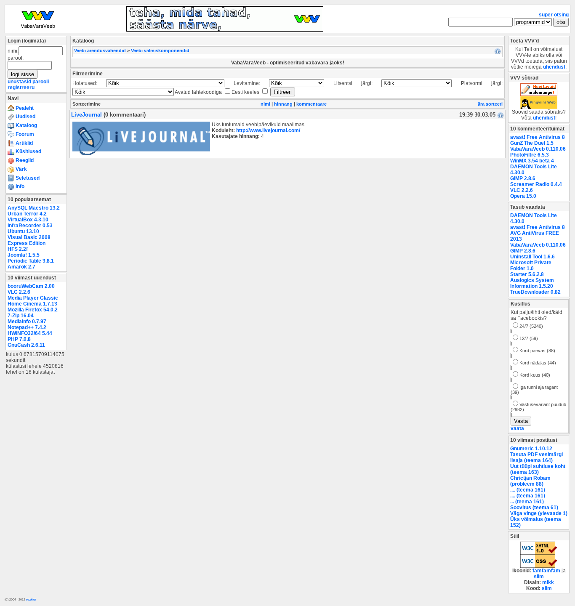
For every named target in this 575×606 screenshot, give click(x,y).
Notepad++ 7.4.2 (27, 327)
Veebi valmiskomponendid (160, 50)
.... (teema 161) (527, 490)
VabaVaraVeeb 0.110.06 (538, 149)
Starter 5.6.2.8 (527, 274)
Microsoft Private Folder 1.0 (530, 265)
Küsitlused (27, 151)
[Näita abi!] (497, 50)
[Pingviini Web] (538, 107)
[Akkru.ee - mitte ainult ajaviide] (538, 94)
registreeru (21, 87)
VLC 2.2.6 (19, 292)
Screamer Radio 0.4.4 (536, 184)
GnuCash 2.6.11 (26, 345)
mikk (548, 582)
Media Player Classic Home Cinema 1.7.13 (33, 301)
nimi (265, 103)
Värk (20, 169)
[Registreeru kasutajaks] (224, 30)
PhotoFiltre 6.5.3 (529, 155)
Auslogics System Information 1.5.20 (532, 283)
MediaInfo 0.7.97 (27, 321)
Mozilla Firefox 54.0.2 (33, 310)
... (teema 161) (527, 502)
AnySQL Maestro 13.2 (34, 208)
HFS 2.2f (18, 249)
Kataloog (25, 125)
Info (19, 186)
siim (539, 576)
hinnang (283, 103)
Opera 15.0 (523, 196)
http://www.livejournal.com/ (268, 130)
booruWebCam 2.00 (31, 286)
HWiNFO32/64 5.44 (30, 333)
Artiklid (23, 143)
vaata (517, 428)
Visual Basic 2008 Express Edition (29, 240)
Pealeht (24, 108)
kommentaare (311, 103)
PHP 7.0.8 (19, 339)
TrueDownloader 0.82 (535, 292)
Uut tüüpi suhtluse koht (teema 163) (537, 469)
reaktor (31, 599)
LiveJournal (87, 115)
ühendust (554, 67)
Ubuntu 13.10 (23, 231)
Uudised (24, 117)
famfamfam (546, 571)
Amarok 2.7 (21, 267)
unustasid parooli (28, 82)
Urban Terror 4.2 (27, 214)
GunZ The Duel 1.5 (532, 143)
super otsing (554, 15)
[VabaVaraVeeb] (37, 30)
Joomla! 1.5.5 (24, 255)
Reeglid (24, 160)
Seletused (27, 178)
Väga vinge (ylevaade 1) (538, 513)
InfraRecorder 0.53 (30, 226)
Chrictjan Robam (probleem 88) (530, 481)
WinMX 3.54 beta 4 (532, 161)
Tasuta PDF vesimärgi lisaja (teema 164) (536, 457)
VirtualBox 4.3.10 (28, 220)
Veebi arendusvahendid (100, 50)
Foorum (24, 134)
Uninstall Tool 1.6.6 (532, 257)
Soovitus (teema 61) (534, 507)
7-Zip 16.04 (21, 316)
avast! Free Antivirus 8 (537, 137)
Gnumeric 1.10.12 (531, 449)
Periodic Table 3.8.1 (31, 261)
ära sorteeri (490, 103)
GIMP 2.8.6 (522, 178)
